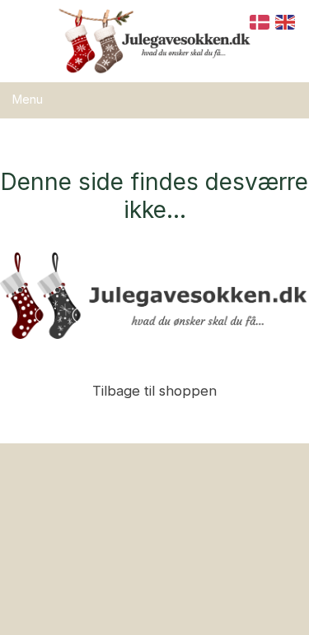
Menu (27, 99)
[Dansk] (260, 21)
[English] (286, 21)
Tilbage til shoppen (154, 390)
